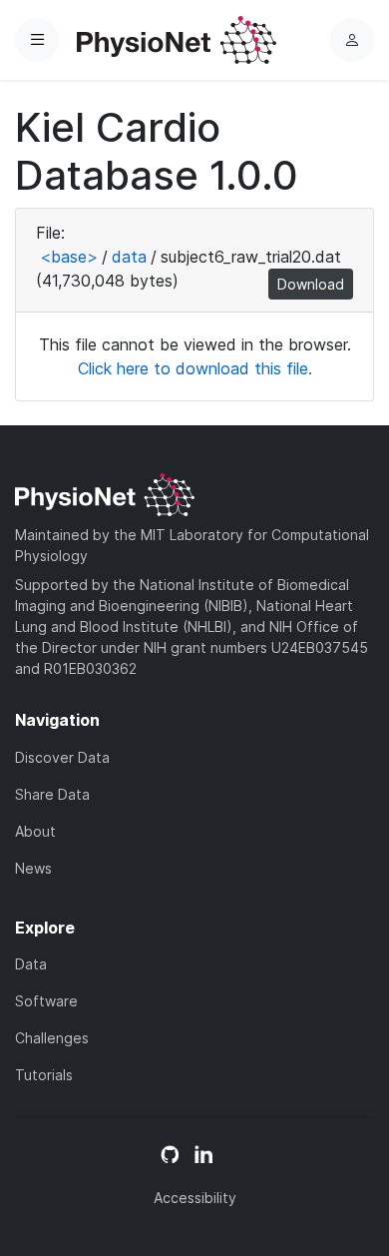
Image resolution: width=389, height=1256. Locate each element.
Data (31, 963)
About (35, 831)
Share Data (52, 794)
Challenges (52, 1037)
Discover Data (62, 757)
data (129, 257)
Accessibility (195, 1197)
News (33, 868)
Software (46, 1000)
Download (310, 284)
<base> (69, 257)
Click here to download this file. (195, 368)
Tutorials (44, 1074)
